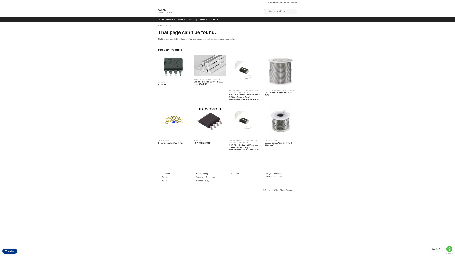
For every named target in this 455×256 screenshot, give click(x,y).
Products (169, 20)
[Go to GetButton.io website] (449, 253)
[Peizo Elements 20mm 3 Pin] (174, 121)
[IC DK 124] (174, 67)
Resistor (240, 90)
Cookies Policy (202, 181)
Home (161, 20)
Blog (195, 20)
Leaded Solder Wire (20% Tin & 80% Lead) (278, 144)
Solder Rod (217, 79)
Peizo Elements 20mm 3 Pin (170, 143)
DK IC (160, 82)
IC (164, 82)
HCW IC (196, 140)
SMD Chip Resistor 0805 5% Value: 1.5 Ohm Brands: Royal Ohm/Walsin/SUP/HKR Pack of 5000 (245, 147)
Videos (202, 20)
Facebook (234, 174)
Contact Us (213, 20)
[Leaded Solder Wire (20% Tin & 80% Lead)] (281, 121)
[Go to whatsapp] (449, 249)
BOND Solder (199, 79)
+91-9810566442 (290, 2)
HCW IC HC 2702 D (202, 143)
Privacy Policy (201, 174)
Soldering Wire (289, 90)
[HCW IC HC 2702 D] (210, 121)
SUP (240, 92)
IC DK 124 (162, 84)
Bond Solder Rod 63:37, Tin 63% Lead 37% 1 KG (208, 83)
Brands (180, 20)
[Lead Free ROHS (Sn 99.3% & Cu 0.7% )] (281, 71)
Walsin (245, 92)
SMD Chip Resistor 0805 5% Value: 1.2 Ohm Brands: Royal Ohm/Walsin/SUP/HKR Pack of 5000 (245, 97)
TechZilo (162, 10)
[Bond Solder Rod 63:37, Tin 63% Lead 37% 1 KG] (210, 65)
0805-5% (232, 90)
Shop (190, 20)
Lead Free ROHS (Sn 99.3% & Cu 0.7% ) (279, 93)
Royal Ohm (249, 90)
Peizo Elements (164, 140)
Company (165, 174)
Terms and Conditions (205, 177)
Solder (208, 79)
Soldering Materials (273, 90)
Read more (174, 103)
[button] (9, 251)
